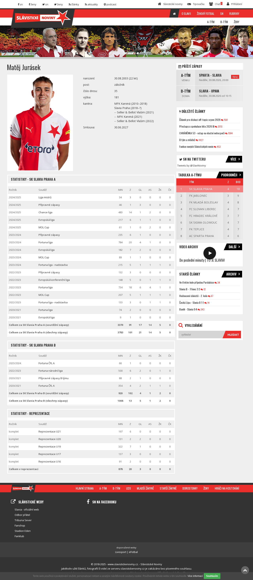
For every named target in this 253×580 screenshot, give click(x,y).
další (232, 246)
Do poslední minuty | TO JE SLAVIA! (202, 260)
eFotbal (133, 552)
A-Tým (186, 75)
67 (211, 296)
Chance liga (45, 212)
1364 (230, 133)
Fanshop (20, 525)
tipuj (235, 76)
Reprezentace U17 (50, 454)
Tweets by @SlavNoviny (191, 165)
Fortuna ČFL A (47, 363)
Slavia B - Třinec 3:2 (189, 289)
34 (218, 282)
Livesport (120, 552)
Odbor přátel (22, 515)
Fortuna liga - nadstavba (53, 265)
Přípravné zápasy (49, 205)
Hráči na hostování (227, 488)
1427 (200, 140)
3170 (219, 126)
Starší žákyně (168, 488)
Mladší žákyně (145, 488)
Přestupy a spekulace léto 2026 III (196, 126)
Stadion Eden (23, 531)
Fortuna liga (46, 242)
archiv (231, 274)
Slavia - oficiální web (27, 509)
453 (218, 146)
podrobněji (229, 175)
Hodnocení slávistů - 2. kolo (193, 296)
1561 (225, 119)
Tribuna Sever (23, 520)
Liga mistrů (45, 197)
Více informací (195, 576)
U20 (128, 488)
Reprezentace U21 (50, 431)
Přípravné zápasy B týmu (54, 378)
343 (202, 309)
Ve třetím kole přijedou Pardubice (196, 282)
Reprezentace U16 (50, 461)
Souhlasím (212, 576)
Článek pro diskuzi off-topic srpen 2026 (199, 120)
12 (204, 289)
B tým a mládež (187, 140)
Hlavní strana (84, 488)
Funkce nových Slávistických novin (196, 146)
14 (208, 302)
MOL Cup (44, 227)
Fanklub (19, 536)
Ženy (206, 488)
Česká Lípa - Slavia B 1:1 (191, 302)
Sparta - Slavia (210, 75)
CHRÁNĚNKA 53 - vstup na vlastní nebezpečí (202, 133)
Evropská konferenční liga (54, 280)
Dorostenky (189, 488)
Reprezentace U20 (50, 439)
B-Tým (186, 91)
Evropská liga (47, 220)
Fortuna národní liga (51, 370)
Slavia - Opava (209, 91)
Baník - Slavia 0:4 (188, 309)
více (233, 159)
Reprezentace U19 (50, 446)
